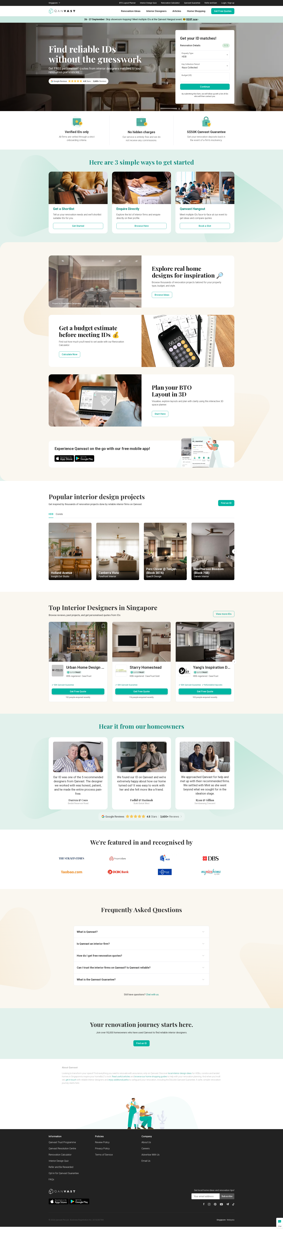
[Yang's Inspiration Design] (205, 671)
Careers (146, 1148)
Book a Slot (205, 226)
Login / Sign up (227, 3)
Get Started (78, 226)
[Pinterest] (215, 1204)
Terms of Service (104, 1154)
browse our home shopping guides (150, 1076)
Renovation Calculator (170, 3)
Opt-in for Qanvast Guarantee (64, 1173)
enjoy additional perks (118, 1080)
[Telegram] (227, 1204)
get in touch (71, 1080)
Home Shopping (196, 11)
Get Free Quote (78, 691)
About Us (146, 1142)
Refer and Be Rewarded (61, 1167)
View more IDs (224, 614)
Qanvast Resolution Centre (62, 1148)
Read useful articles (121, 1076)
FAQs (51, 1179)
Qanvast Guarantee (192, 3)
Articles (176, 11)
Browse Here (142, 226)
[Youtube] (221, 1204)
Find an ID (226, 503)
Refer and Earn (211, 3)
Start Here (160, 414)
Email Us (146, 1160)
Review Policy (102, 1142)
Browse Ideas (162, 294)
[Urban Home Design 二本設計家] (78, 671)
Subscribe (227, 1196)
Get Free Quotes (223, 11)
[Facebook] (203, 1204)
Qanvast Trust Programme (62, 1142)
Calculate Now (69, 354)
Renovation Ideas (130, 11)
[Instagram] (209, 1204)
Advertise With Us (150, 1154)
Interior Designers (156, 11)
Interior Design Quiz (148, 3)
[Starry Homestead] (141, 671)
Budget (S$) (187, 75)
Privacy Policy (102, 1148)
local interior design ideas (180, 1073)
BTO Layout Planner (127, 3)
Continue (205, 86)
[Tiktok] (233, 1204)
